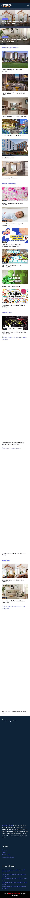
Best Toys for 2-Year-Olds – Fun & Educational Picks (11, 266)
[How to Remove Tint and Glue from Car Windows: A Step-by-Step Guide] (15, 388)
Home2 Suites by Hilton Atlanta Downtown (14, 136)
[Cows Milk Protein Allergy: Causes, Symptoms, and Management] (15, 235)
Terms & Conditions (8, 857)
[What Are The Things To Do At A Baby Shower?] (15, 194)
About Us (4, 850)
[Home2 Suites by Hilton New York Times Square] (15, 82)
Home (3, 852)
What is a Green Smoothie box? (11, 286)
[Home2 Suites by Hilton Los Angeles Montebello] (15, 59)
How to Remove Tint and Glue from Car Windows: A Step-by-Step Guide (13, 443)
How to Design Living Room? (10, 178)
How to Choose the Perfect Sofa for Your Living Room (14, 40)
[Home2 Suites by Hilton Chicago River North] (15, 106)
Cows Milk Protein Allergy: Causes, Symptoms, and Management (12, 245)
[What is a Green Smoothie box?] (15, 277)
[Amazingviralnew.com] (6, 5)
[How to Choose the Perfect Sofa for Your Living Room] (15, 591)
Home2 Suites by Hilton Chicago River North (14, 116)
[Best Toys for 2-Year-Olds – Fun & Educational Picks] (15, 256)
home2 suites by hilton (8, 158)
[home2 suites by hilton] (15, 147)
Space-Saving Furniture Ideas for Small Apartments (14, 22)
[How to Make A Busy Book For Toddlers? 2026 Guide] (15, 296)
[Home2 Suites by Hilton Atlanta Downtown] (15, 126)
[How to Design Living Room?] (15, 168)
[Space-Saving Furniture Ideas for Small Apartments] (15, 571)
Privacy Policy (6, 855)
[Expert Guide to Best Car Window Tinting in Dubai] (15, 499)
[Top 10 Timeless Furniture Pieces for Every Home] (15, 657)
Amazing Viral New (7, 825)
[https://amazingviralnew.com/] (9, 771)
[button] (28, 6)
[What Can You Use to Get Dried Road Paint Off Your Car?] (15, 323)
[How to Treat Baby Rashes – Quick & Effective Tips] (15, 214)
